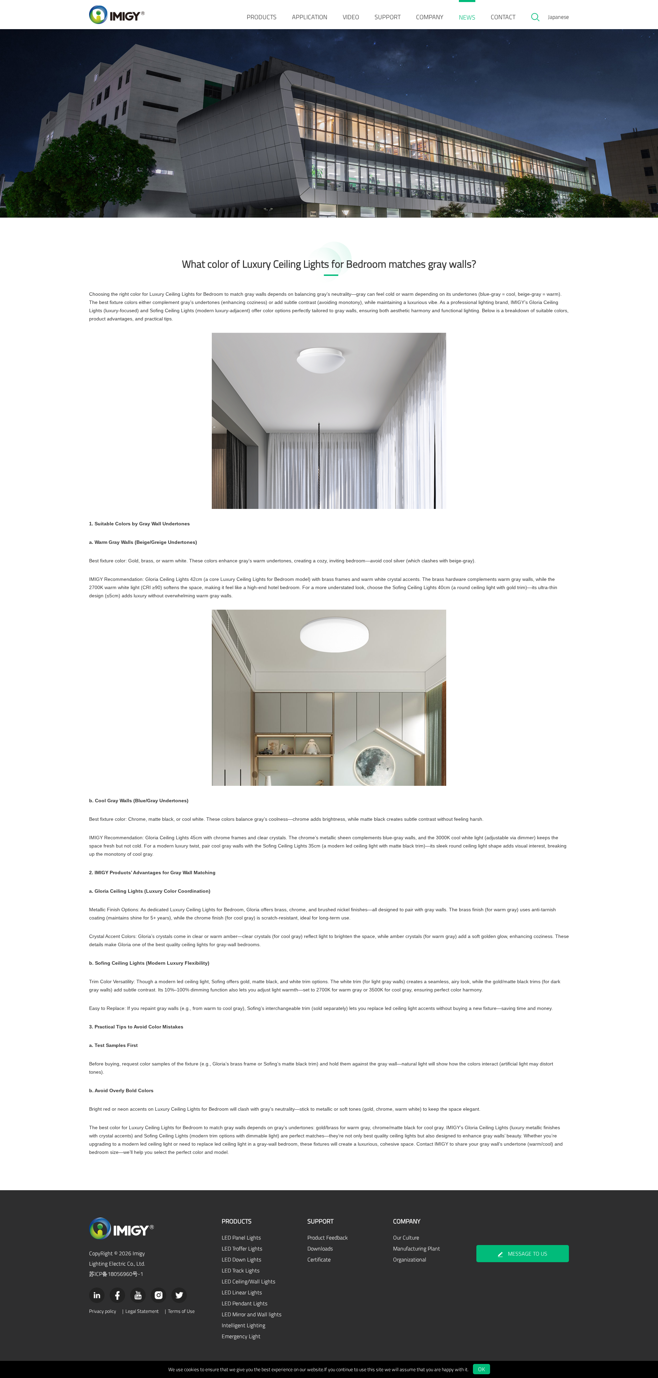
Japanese (558, 17)
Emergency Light (241, 1336)
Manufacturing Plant (416, 1248)
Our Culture (406, 1237)
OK (481, 1369)
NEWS (467, 17)
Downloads (320, 1248)
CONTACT (503, 17)
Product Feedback (327, 1237)
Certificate (319, 1259)
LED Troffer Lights (242, 1248)
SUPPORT (388, 17)
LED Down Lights (241, 1259)
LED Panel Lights (241, 1237)
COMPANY (429, 17)
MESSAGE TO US (527, 1253)
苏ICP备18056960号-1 (116, 1274)
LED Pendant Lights (244, 1303)
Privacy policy (102, 1311)
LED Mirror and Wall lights (251, 1314)
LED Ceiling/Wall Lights (248, 1281)
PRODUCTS (262, 17)
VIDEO (351, 17)
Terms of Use (181, 1311)
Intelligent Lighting (243, 1325)
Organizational (409, 1259)
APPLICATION (309, 17)
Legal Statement (142, 1311)
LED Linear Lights (242, 1292)
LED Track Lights (240, 1270)
